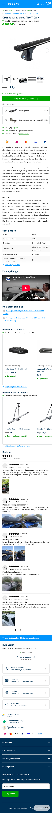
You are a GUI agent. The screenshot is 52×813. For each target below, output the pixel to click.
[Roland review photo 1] (8, 618)
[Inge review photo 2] (19, 553)
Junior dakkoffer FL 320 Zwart (16, 369)
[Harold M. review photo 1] (12, 583)
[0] (47, 3)
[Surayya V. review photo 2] (32, 521)
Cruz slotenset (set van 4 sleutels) (31, 120)
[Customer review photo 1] (5, 486)
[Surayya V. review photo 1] (12, 521)
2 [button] (20, 630)
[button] (31, 630)
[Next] (47, 50)
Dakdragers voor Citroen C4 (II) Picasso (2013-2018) (22, 13)
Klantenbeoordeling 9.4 (13, 10)
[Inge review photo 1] (7, 553)
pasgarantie (24, 134)
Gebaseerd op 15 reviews (11, 458)
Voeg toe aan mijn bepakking (26, 98)
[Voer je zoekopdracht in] (38, 4)
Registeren (10, 793)
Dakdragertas (24, 111)
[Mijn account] (42, 4)
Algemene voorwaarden (18, 808)
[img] (14, 464)
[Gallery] (26, 55)
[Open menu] (3, 4)
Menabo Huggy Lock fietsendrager (17, 429)
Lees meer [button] (6, 477)
